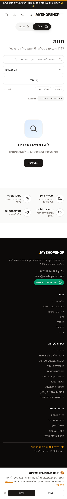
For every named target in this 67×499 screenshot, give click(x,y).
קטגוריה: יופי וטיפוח (52, 98)
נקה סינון (33, 163)
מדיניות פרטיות (56, 420)
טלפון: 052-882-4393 (52, 271)
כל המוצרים (58, 301)
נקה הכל (32, 98)
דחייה (50, 493)
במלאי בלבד (43, 89)
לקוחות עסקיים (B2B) (52, 392)
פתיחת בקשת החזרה (53, 376)
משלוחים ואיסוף (55, 366)
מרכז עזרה (58, 350)
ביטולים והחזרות (55, 371)
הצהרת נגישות (56, 431)
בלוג (62, 317)
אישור (22, 493)
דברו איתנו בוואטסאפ (46, 282)
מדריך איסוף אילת (54, 436)
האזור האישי (57, 382)
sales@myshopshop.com (49, 276)
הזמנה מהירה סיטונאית (52, 397)
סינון (31, 80)
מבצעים (60, 327)
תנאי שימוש (57, 415)
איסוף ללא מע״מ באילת (51, 356)
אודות (61, 332)
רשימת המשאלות (54, 387)
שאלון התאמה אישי (53, 306)
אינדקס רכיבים (56, 312)
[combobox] (33, 70)
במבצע (58, 89)
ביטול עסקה (57, 426)
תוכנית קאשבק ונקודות (51, 361)
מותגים (60, 322)
